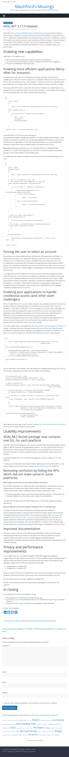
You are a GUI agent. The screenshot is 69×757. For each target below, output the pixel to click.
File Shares (38, 727)
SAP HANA (20, 735)
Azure (35, 720)
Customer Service (20, 728)
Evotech (27, 728)
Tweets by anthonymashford (34, 740)
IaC (17, 731)
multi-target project (42, 466)
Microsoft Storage (28, 731)
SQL (26, 735)
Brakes (45, 724)
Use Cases (48, 735)
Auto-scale (15, 720)
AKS (5, 720)
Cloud (12, 727)
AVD (28, 720)
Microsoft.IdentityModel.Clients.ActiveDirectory (27, 33)
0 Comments (32, 29)
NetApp (58, 731)
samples (25, 304)
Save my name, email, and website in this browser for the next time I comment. (30, 703)
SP (23, 735)
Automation (22, 720)
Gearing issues (54, 728)
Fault (31, 728)
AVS (30, 720)
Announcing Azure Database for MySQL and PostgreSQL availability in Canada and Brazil (33, 630)
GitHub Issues (14, 600)
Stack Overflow (24, 598)
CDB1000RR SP (5, 728)
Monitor (40, 731)
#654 (38, 536)
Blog (42, 724)
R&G (9, 735)
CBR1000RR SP (57, 724)
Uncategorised (8, 23)
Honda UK (13, 731)
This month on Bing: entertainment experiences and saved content (29, 621)
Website (5, 693)
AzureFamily (58, 720)
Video (52, 735)
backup (38, 724)
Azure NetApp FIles (25, 723)
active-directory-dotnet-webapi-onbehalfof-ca (49, 326)
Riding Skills (14, 735)
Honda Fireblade (6, 731)
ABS (3, 720)
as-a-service (10, 720)
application (7, 150)
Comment (6, 646)
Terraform (33, 734)
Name (4, 672)
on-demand (5, 735)
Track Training (42, 735)
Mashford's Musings (34, 6)
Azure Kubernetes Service (8, 724)
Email (4, 682)
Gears (60, 728)
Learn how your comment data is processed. (43, 715)
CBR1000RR (50, 724)
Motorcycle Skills (46, 731)
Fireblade (47, 728)
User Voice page (17, 603)
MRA (52, 731)
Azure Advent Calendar (45, 720)
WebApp (57, 735)
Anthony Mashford (22, 29)
